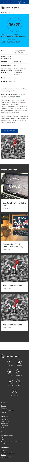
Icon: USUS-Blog (14, 391)
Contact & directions (7, 435)
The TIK (5, 12)
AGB (2, 428)
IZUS (8, 2)
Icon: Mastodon (18, 371)
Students (3, 406)
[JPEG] (13, 147)
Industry (3, 412)
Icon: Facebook (9, 361)
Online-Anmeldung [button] (9, 131)
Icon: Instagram (19, 361)
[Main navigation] (26, 7)
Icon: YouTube (10, 381)
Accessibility (4, 423)
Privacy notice (5, 421)
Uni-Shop (4, 443)
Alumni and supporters (7, 410)
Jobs (2, 439)
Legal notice (4, 419)
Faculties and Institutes (8, 453)
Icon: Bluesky (9, 371)
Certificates (4, 425)
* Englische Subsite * (1, 12)
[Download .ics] (14, 81)
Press (2, 437)
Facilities (3, 455)
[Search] (24, 2)
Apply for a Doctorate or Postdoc (10, 441)
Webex (18, 96)
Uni (2, 2)
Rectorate (4, 451)
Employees (4, 408)
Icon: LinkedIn (18, 381)
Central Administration (7, 457)
